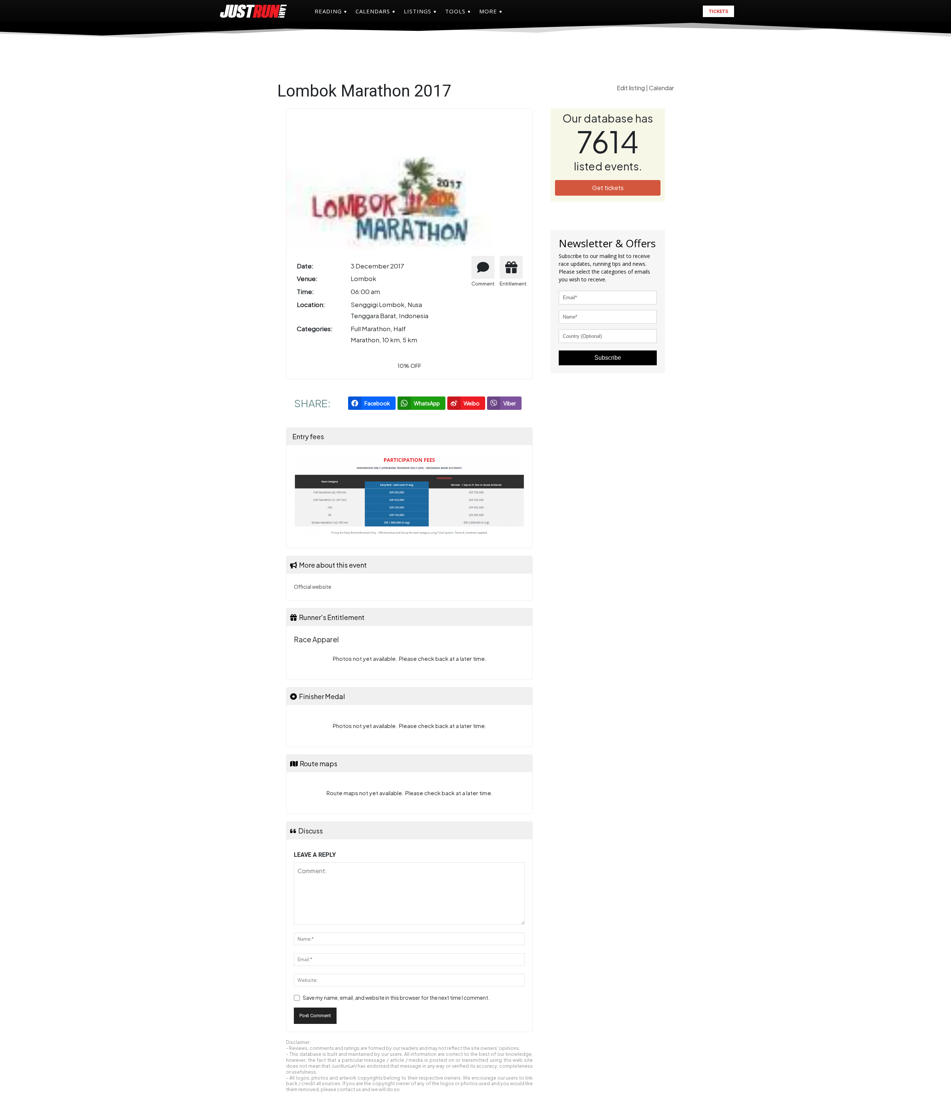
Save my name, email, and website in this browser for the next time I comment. (396, 997)
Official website (312, 587)
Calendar (661, 88)
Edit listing (631, 88)
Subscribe (607, 358)
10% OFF (409, 365)
